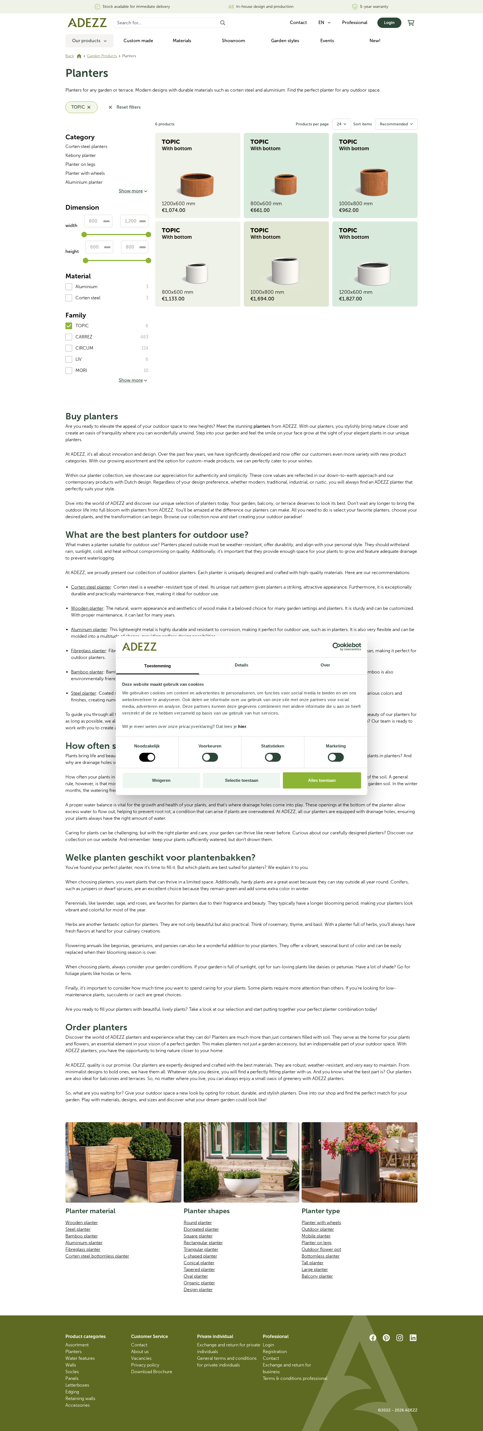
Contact (139, 1345)
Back (69, 56)
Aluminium (86, 286)
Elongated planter (201, 1229)
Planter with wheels (85, 173)
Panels (72, 1378)
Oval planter (196, 1276)
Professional (354, 22)
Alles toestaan (322, 780)
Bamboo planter (87, 672)
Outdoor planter (318, 1229)
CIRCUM (84, 348)
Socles (72, 1371)
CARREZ (84, 337)
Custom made (138, 40)
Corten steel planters (86, 146)
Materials (182, 40)
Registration (275, 1351)
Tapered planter (199, 1269)
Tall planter (312, 1262)
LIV (78, 359)
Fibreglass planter (88, 650)
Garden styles (285, 40)
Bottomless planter (321, 1256)
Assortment (77, 1345)
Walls (70, 1365)
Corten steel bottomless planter (97, 1256)
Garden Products (102, 56)
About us (140, 1351)
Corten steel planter (91, 587)
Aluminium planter (84, 182)
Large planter (315, 1269)
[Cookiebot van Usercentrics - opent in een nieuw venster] (336, 646)
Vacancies (141, 1358)
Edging (72, 1391)
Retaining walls (80, 1398)
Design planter (198, 1289)
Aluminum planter (89, 629)
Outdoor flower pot (321, 1249)
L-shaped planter (200, 1256)
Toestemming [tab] (157, 665)
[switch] (210, 757)
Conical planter (199, 1262)
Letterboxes (77, 1385)
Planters (73, 1351)
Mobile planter (316, 1236)
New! (375, 40)
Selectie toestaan (241, 780)
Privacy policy (145, 1365)
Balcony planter (317, 1276)
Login (389, 22)
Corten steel (87, 297)
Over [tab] (325, 665)
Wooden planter (87, 608)
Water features (80, 1358)
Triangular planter (201, 1249)
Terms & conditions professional (295, 1378)
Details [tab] (241, 665)
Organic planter (199, 1283)
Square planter (198, 1236)
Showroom (233, 40)
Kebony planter (80, 155)
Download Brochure (151, 1371)
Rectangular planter (203, 1242)
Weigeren (161, 780)
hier (242, 726)
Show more (131, 190)
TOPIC (82, 325)
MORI (81, 370)
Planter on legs (80, 164)
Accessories (77, 1405)
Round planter (198, 1222)
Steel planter (83, 693)
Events (327, 40)
